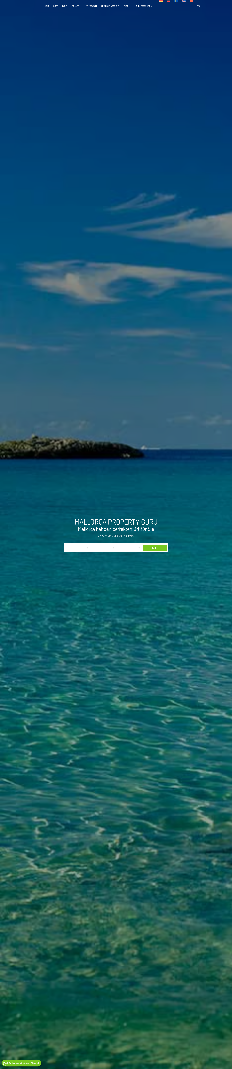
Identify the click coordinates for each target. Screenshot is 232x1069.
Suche (64, 6)
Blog (126, 6)
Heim (47, 6)
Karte (55, 6)
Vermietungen (91, 6)
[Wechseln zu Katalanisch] (191, 1)
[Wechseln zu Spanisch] (161, 1)
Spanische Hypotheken (110, 6)
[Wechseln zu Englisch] (184, 1)
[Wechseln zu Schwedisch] (176, 1)
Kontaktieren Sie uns (143, 6)
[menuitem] (198, 6)
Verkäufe (75, 6)
